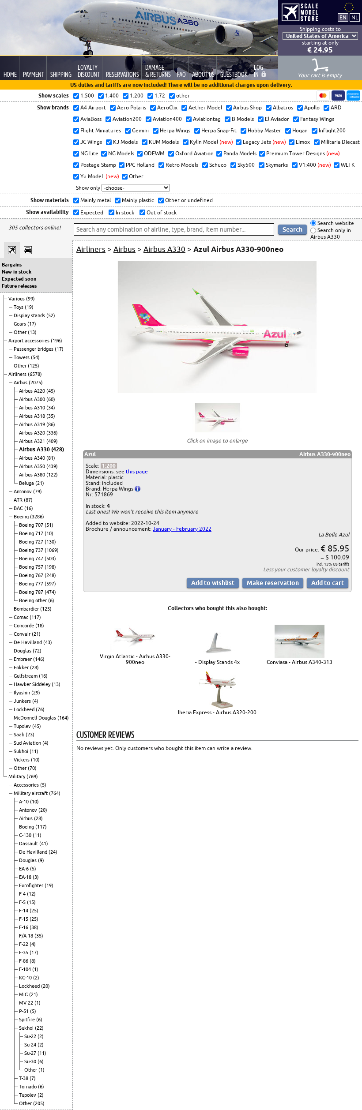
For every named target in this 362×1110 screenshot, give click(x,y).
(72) (37, 650)
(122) (52, 474)
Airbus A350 (32, 466)
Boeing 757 (32, 567)
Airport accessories (29, 340)
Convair (23, 634)
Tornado (28, 1086)
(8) (33, 961)
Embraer (23, 659)
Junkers (23, 701)
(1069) (52, 550)
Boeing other (33, 600)
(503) (50, 558)
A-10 (24, 801)
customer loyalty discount (318, 569)
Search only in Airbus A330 (330, 234)
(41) (43, 843)
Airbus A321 (32, 441)
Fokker (22, 667)
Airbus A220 (32, 391)
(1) (35, 969)
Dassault (29, 843)
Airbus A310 (32, 407)
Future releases (19, 286)
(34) (50, 407)
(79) (37, 491)
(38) (34, 927)
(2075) (36, 382)
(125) (33, 365)
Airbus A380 (32, 474)
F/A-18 (26, 935)
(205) (39, 1103)
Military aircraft (31, 793)
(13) (32, 332)
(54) (35, 357)
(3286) (37, 516)
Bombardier (27, 608)
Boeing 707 (32, 525)
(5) (43, 785)
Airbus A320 (32, 432)
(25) (34, 910)
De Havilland (28, 642)
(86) (50, 424)
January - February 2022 (182, 529)
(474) (50, 592)
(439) (52, 466)
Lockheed (25, 709)
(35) (50, 416)
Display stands (30, 315)
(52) (50, 315)
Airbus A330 (35, 449)
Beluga (27, 483)
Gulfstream (26, 676)
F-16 (24, 927)
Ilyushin (22, 692)
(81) (50, 458)
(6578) (35, 374)
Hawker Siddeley (33, 684)
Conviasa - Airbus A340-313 (299, 662)
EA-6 (24, 868)
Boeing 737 (32, 550)
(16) (28, 508)
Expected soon (19, 278)
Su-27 (31, 1053)
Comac (22, 617)
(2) (36, 977)
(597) (50, 583)
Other (21, 332)
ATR (19, 499)
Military (17, 776)
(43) (47, 642)
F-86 (24, 961)
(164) (63, 717)
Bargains (12, 264)
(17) (31, 323)
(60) (50, 399)
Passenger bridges (34, 349)
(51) (49, 525)
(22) (39, 1028)
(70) (32, 768)
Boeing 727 (32, 541)
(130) (50, 541)
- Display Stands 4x (217, 662)
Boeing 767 (32, 575)
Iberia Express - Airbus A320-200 (217, 712)
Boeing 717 (32, 533)
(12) (31, 893)
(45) (50, 391)
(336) (52, 432)
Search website (335, 223)
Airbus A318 (32, 416)
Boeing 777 (32, 583)
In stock (124, 212)
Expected (91, 212)
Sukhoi (22, 751)
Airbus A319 (32, 424)
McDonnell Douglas (35, 717)
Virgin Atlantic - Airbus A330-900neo (135, 659)
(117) (35, 617)
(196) (56, 340)
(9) (41, 860)
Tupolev (23, 726)
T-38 (24, 1078)
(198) (50, 567)
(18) (39, 625)
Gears (20, 323)
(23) (30, 734)
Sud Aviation (28, 743)
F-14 (24, 910)
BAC (19, 508)
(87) (28, 499)
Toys (19, 307)
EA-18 (26, 877)
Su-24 (31, 1044)
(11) (34, 751)
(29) (35, 692)
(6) (51, 600)
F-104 (25, 969)
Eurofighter (32, 885)
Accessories (27, 785)
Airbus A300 (32, 399)
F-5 (23, 902)
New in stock (16, 271)
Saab (20, 734)
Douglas (23, 650)
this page (137, 471)
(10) (49, 533)
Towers (22, 357)
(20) (42, 810)
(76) (40, 709)
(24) (53, 852)
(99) (30, 298)
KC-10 (26, 977)
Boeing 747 (32, 558)
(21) (39, 483)
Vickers (22, 759)
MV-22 (26, 1002)
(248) (50, 575)
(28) (34, 667)
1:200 (109, 466)
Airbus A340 (32, 458)
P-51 (24, 1011)
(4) (35, 701)
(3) (36, 877)
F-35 (24, 952)
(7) (33, 1078)
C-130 (26, 835)
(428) (57, 449)
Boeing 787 (32, 592)
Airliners (18, 374)
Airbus (21, 382)
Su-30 (31, 1061)
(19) (29, 307)
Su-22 (31, 1036)
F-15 (24, 919)
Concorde (24, 625)
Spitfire (27, 1019)
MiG (24, 994)
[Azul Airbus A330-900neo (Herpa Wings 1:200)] (217, 391)
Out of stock (161, 212)
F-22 (24, 944)
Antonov (23, 491)
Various (17, 298)
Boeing (22, 516)
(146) (39, 659)
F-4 (23, 893)
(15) (31, 902)
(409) (52, 441)
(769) (32, 776)
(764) (54, 793)
